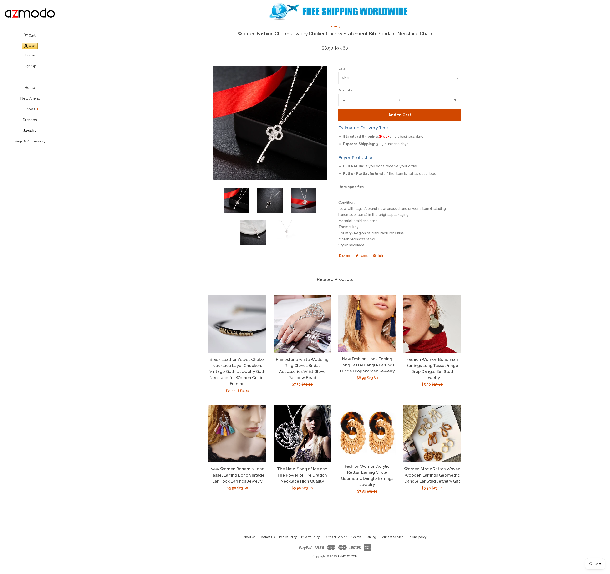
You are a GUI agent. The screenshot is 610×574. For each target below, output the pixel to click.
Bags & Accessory (30, 141)
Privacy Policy (310, 537)
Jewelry (29, 130)
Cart (32, 35)
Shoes (30, 109)
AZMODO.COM (347, 556)
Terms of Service (335, 537)
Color (342, 69)
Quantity (345, 90)
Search (356, 537)
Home (30, 88)
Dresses (30, 120)
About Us (249, 537)
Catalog (370, 537)
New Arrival (30, 98)
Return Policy (288, 537)
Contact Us (267, 537)
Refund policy (417, 537)
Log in (30, 55)
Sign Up (30, 66)
